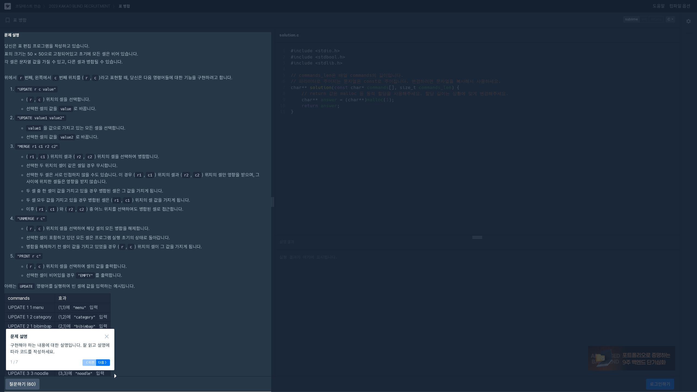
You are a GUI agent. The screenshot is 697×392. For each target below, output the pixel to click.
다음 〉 (103, 362)
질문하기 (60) (22, 384)
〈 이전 (89, 362)
